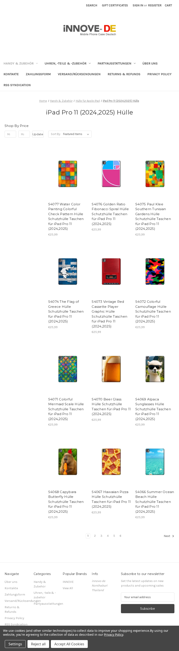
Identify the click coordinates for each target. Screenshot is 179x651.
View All (68, 588)
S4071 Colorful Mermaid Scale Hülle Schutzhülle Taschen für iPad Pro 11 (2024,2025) (66, 409)
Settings (15, 644)
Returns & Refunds (124, 74)
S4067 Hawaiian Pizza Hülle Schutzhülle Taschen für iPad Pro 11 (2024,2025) (111, 499)
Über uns (150, 63)
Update (37, 134)
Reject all (38, 644)
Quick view (64, 166)
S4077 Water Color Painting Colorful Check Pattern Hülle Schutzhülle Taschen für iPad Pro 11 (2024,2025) (66, 216)
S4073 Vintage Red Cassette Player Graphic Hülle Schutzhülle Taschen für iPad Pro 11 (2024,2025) (109, 314)
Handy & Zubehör (18, 63)
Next (167, 536)
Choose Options (67, 181)
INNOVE (68, 582)
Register (155, 5)
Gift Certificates (115, 5)
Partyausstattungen (114, 63)
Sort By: (56, 134)
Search (91, 5)
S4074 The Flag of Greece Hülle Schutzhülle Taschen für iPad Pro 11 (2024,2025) (66, 311)
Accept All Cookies (69, 644)
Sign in (138, 5)
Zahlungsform (38, 74)
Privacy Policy (159, 74)
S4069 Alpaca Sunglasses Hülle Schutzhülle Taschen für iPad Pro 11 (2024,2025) (153, 409)
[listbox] (76, 134)
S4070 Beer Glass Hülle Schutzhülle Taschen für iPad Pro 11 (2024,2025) (111, 406)
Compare (66, 174)
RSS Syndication (17, 85)
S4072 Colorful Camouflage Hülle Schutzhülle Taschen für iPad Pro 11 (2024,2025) (153, 311)
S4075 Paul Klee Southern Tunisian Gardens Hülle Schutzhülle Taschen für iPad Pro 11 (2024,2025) (153, 216)
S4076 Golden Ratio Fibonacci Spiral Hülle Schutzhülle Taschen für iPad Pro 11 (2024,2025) (110, 214)
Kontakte (11, 74)
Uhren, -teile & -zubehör (65, 63)
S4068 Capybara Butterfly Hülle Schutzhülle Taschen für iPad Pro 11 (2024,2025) (66, 502)
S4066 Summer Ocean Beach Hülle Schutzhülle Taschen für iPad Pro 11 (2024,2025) (154, 502)
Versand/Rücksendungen (79, 74)
